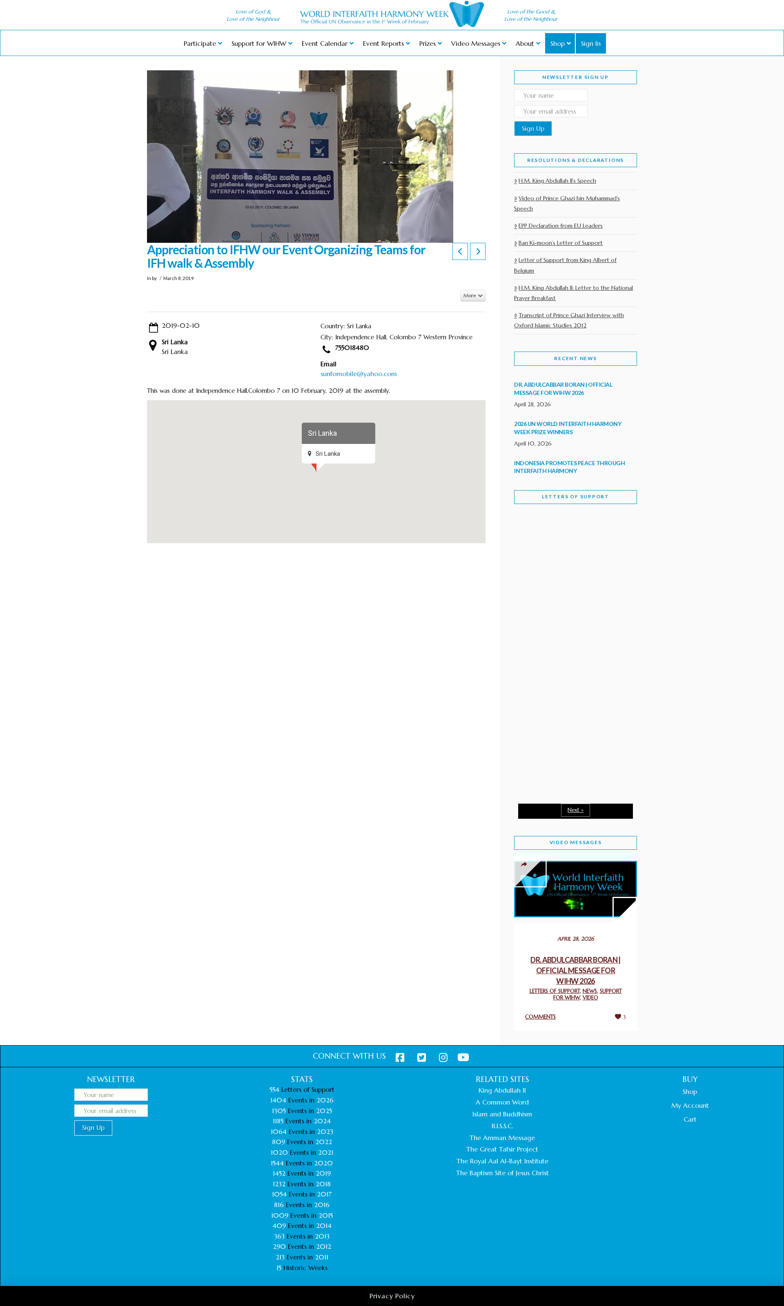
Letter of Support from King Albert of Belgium (565, 265)
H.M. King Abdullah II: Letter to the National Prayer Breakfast (573, 293)
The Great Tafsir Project (502, 1149)
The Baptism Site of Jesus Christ (502, 1173)
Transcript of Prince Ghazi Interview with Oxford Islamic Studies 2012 (569, 320)
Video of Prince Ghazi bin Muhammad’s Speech (567, 203)
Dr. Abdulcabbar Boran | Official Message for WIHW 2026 (575, 970)
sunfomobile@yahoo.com (359, 374)
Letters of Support (575, 496)
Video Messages (576, 842)
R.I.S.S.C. (502, 1126)
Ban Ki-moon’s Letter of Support (561, 242)
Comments (540, 1016)
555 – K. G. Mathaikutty (571, 544)
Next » (576, 809)
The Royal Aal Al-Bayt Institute (502, 1161)
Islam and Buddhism (502, 1114)
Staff (535, 583)
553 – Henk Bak (556, 728)
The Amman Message (502, 1138)
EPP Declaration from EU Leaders (561, 225)
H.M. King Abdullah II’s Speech (557, 180)
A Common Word (502, 1102)
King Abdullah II (502, 1090)
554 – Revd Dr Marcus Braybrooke (568, 641)
